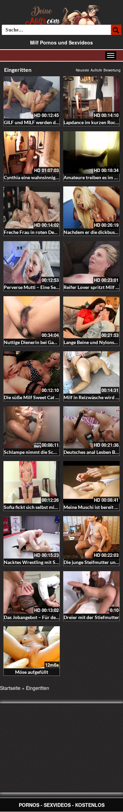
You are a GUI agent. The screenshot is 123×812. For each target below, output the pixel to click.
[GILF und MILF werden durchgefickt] (31, 97)
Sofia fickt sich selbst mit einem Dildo (43, 507)
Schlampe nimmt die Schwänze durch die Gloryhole (58, 452)
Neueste (82, 70)
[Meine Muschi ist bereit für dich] (91, 482)
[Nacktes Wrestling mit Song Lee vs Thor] (31, 537)
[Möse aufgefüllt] (31, 647)
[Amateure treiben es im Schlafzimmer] (91, 152)
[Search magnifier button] (116, 30)
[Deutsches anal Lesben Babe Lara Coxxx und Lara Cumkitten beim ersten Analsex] (91, 427)
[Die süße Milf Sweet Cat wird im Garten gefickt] (31, 372)
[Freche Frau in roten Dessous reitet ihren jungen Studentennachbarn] (31, 207)
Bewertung (112, 70)
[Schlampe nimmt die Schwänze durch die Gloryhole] (31, 427)
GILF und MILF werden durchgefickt (42, 122)
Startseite (10, 687)
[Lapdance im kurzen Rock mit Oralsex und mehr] (91, 97)
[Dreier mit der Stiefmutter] (91, 592)
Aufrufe (96, 70)
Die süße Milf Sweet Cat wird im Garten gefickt (53, 397)
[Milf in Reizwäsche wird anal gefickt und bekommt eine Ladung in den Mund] (91, 372)
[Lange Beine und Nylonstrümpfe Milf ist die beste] (91, 317)
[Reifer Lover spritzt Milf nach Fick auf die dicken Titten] (91, 262)
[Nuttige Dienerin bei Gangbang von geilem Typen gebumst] (31, 317)
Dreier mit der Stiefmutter (91, 617)
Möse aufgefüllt (31, 672)
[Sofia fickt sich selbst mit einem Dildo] (31, 482)
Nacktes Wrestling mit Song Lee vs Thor (46, 562)
